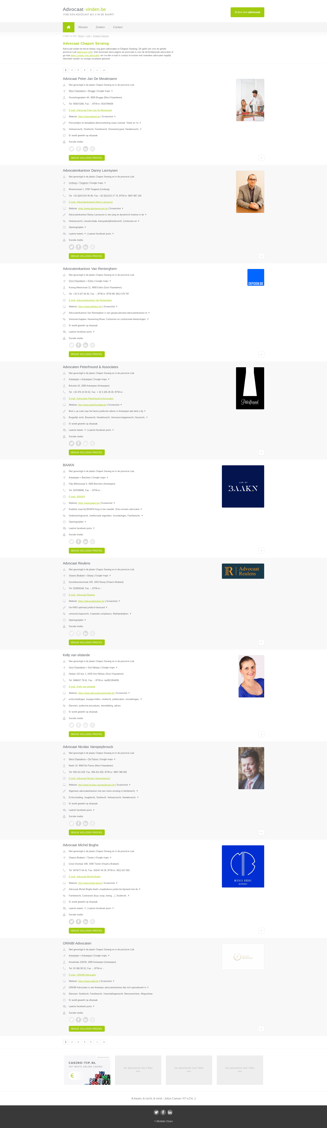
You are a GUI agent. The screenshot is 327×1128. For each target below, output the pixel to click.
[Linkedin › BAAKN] (85, 541)
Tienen (90, 857)
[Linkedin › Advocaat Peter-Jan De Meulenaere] (85, 149)
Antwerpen (74, 379)
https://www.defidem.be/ (90, 306)
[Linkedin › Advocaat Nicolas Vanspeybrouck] (85, 823)
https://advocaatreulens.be (91, 601)
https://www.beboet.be (89, 116)
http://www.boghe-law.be (90, 883)
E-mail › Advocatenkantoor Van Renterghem (90, 300)
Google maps (105, 91)
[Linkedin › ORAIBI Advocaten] (85, 1019)
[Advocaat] (68, 27)
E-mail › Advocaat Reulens (82, 595)
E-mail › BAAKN (77, 496)
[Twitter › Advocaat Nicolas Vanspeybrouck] (71, 823)
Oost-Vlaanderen (77, 281)
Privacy (170, 1121)
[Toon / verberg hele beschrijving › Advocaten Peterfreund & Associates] (121, 411)
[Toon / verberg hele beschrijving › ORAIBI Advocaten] (121, 987)
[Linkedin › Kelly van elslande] (85, 725)
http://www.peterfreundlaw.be (92, 405)
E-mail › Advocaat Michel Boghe (84, 876)
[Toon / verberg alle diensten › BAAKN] (121, 515)
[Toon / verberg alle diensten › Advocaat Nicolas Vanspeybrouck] (121, 797)
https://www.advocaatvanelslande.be (96, 693)
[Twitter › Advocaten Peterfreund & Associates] (71, 443)
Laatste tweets (77, 233)
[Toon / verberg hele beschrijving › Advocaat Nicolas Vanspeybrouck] (121, 791)
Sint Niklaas (94, 667)
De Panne (93, 759)
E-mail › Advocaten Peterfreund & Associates (91, 398)
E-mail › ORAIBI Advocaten (82, 975)
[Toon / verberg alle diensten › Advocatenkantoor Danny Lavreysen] (121, 221)
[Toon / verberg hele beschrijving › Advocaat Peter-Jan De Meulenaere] (121, 123)
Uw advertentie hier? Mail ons (138, 1069)
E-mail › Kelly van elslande (82, 686)
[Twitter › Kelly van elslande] (71, 725)
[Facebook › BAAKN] (78, 541)
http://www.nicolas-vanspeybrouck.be (96, 785)
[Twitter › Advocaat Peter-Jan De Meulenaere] (71, 149)
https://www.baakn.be (88, 503)
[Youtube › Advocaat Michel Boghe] (92, 921)
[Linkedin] (170, 1112)
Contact (117, 27)
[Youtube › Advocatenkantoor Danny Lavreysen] (92, 247)
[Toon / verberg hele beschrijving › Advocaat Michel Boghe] (121, 889)
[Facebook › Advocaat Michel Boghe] (78, 921)
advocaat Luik (85, 52)
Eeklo (91, 281)
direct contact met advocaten (85, 55)
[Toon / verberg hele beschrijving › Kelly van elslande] (121, 699)
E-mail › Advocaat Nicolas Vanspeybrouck (89, 778)
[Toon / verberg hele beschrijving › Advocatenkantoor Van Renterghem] (121, 313)
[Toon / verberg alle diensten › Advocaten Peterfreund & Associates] (121, 417)
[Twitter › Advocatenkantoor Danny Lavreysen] (71, 247)
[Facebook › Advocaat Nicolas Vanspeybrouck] (78, 823)
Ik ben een (247, 12)
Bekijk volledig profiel (87, 157)
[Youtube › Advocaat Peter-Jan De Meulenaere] (92, 149)
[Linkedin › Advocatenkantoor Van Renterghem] (85, 345)
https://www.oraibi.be (88, 981)
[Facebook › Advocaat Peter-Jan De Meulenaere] (78, 149)
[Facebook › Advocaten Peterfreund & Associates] (78, 443)
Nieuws (83, 27)
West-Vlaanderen (77, 91)
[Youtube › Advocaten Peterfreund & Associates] (92, 443)
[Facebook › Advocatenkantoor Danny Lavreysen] (78, 247)
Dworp (90, 575)
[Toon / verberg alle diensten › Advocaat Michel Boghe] (121, 895)
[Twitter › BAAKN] (71, 541)
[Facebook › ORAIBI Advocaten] (78, 1019)
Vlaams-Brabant (77, 575)
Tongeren (83, 183)
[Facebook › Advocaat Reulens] (78, 633)
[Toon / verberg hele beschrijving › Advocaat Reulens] (121, 607)
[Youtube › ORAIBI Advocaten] (92, 1019)
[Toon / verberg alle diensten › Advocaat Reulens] (121, 614)
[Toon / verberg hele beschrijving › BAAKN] (121, 509)
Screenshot (109, 116)
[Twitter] (156, 1112)
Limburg (73, 183)
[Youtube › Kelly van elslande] (92, 725)
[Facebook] (163, 1112)
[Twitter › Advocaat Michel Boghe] (71, 921)
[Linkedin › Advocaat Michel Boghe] (85, 921)
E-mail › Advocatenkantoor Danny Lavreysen (91, 202)
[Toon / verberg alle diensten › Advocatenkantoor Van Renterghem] (121, 319)
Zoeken (100, 27)
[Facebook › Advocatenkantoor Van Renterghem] (78, 345)
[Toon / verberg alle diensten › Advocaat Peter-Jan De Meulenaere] (121, 129)
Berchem (86, 477)
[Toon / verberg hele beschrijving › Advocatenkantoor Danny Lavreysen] (121, 214)
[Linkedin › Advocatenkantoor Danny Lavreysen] (85, 247)
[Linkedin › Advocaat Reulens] (85, 633)
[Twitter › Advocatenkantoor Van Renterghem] (71, 345)
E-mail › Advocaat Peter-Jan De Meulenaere (90, 110)
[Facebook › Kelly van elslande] (78, 725)
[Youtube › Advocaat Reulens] (92, 633)
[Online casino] (89, 1071)
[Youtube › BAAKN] (92, 541)
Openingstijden (77, 227)
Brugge (91, 91)
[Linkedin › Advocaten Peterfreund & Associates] (85, 443)
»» (104, 70)
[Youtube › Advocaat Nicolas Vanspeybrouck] (92, 823)
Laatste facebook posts (101, 233)
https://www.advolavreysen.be (93, 208)
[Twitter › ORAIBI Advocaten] (71, 1019)
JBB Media (160, 1121)
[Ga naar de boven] (261, 158)
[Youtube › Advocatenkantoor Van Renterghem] (92, 345)
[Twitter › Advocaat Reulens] (71, 633)
